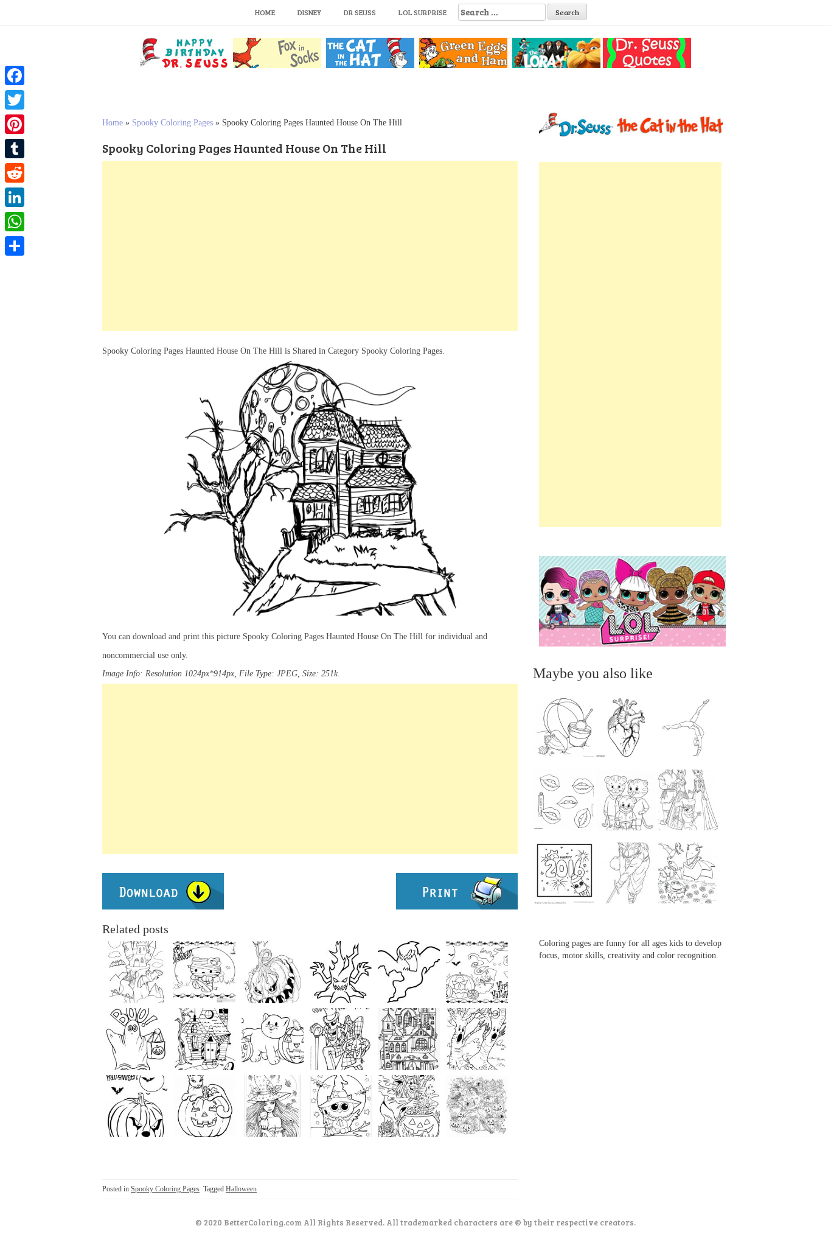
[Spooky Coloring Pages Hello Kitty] (204, 972)
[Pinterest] (14, 124)
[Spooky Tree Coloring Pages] (340, 972)
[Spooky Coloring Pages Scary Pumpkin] (136, 1106)
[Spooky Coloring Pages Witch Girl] (272, 1106)
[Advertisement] (310, 246)
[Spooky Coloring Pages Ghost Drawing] (408, 972)
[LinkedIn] (14, 197)
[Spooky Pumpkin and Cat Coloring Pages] (204, 1106)
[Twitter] (14, 100)
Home (265, 12)
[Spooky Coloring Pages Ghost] (136, 1039)
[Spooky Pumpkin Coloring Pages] (272, 972)
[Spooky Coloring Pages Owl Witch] (340, 1106)
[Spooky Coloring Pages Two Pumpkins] (272, 1039)
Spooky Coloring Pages (172, 122)
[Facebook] (14, 75)
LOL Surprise (422, 12)
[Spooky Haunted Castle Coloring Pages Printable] (408, 1039)
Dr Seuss (360, 12)
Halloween (241, 1189)
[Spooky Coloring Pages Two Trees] (476, 1039)
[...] (567, 729)
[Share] (14, 246)
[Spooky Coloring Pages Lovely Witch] (476, 1106)
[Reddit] (14, 173)
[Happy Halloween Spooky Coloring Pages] (340, 1039)
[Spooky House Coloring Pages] (136, 972)
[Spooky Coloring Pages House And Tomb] (204, 1039)
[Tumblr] (14, 148)
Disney (309, 12)
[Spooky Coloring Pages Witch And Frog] (408, 1106)
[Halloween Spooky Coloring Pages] (476, 972)
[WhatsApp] (14, 221)
